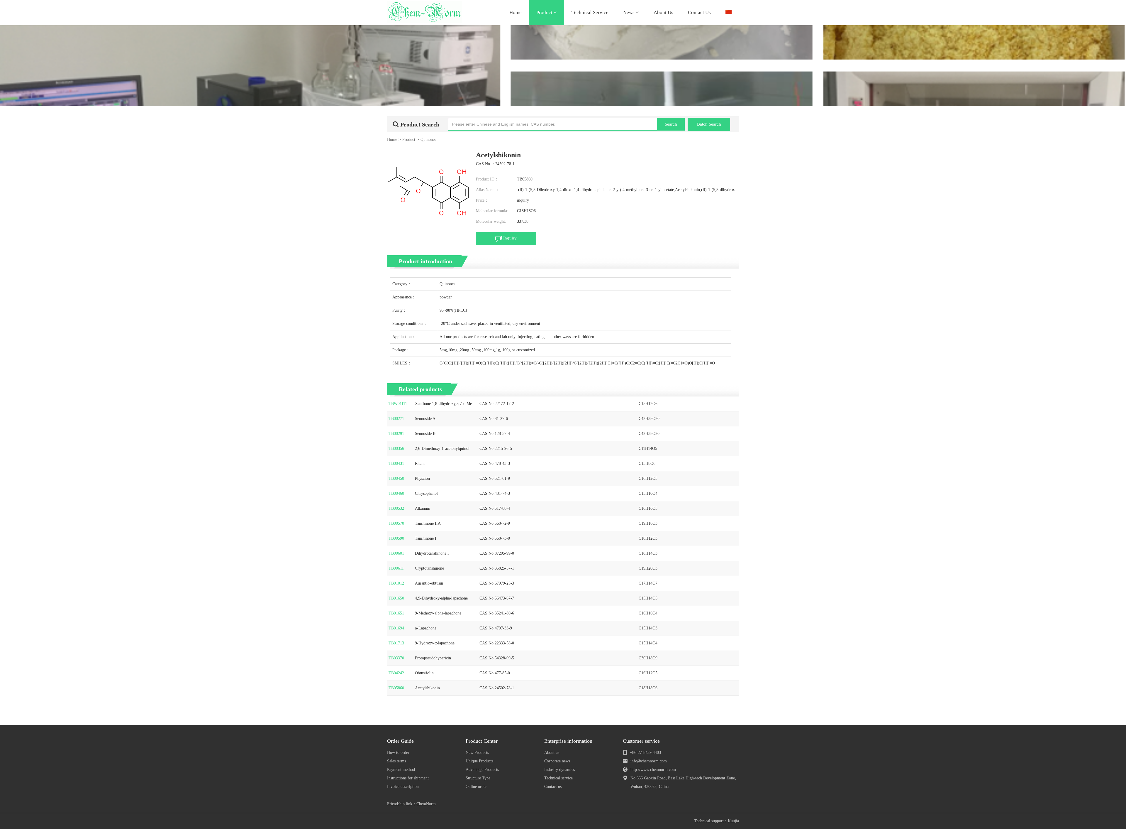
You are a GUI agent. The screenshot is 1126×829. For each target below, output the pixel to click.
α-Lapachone (425, 628)
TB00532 (396, 508)
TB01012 (396, 583)
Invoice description (403, 786)
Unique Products (479, 761)
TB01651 (396, 613)
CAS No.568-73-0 (494, 538)
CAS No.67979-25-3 (496, 583)
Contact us (553, 786)
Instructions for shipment (408, 778)
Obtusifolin (424, 673)
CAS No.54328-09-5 (496, 658)
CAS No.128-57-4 (494, 433)
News (629, 12)
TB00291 (396, 433)
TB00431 (396, 463)
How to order (398, 752)
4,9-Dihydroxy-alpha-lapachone (441, 598)
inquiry (523, 200)
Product (545, 12)
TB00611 (396, 568)
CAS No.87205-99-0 (496, 553)
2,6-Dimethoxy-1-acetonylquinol (442, 448)
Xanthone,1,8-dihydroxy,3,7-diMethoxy (445, 404)
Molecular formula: (492, 211)
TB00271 (396, 418)
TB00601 (396, 553)
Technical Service (590, 12)
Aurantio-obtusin (429, 583)
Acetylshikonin (427, 688)
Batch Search (709, 124)
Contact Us (699, 12)
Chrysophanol (426, 493)
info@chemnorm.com (648, 761)
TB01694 (396, 628)
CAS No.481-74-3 (494, 493)
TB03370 (396, 658)
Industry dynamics (559, 769)
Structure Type (478, 778)
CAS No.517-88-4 (494, 508)
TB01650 (396, 598)
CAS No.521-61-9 (494, 478)
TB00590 (396, 538)
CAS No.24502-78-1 (496, 688)
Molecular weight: (491, 221)
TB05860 (396, 688)
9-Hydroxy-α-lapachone (435, 643)
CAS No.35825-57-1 (496, 568)
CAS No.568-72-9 (494, 523)
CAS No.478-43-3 (494, 463)
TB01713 (396, 643)
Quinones (428, 139)
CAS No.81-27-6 (493, 418)
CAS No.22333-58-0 (496, 643)
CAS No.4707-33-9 (495, 628)
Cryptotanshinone (429, 568)
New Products (477, 752)
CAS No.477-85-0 (494, 673)
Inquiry (510, 238)
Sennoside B (425, 433)
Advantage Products (482, 769)
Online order (476, 786)
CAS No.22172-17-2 (496, 403)
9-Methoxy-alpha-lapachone (438, 613)
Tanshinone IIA (428, 523)
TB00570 (396, 523)
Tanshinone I (425, 538)
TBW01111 (398, 403)
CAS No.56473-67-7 (496, 598)
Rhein (420, 463)
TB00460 (396, 493)
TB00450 (396, 478)
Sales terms (396, 761)
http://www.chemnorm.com (653, 769)
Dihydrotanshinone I (432, 553)
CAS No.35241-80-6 (496, 613)
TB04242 (396, 673)
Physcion (422, 478)
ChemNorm (426, 804)
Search (671, 124)
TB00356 (396, 448)
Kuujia (733, 821)
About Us (663, 12)
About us (551, 752)
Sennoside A (425, 418)
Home (515, 12)
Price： (482, 200)
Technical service (558, 778)
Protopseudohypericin (433, 658)
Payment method (401, 769)
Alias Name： (487, 190)
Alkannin (422, 508)
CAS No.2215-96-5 (495, 448)
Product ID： (487, 179)
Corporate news (557, 761)
